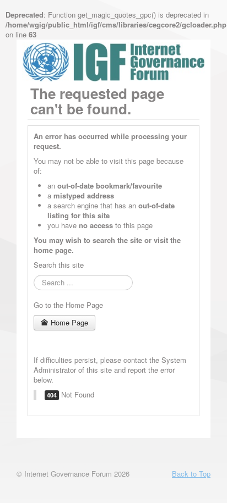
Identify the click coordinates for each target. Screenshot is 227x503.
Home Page (68, 322)
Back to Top (191, 473)
